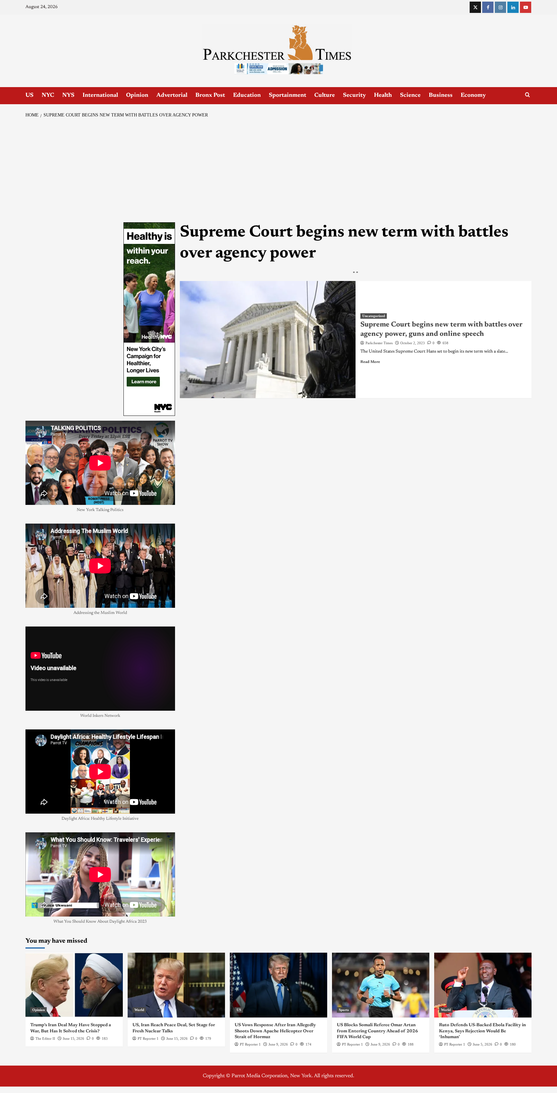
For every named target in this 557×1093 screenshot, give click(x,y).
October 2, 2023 (412, 343)
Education (247, 95)
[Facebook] (487, 7)
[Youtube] (525, 7)
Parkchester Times (379, 343)
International (100, 95)
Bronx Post (210, 95)
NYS (68, 95)
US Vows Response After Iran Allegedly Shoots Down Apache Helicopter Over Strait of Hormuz (275, 1031)
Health (383, 95)
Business (441, 95)
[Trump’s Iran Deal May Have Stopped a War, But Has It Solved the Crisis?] (74, 985)
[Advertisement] (278, 170)
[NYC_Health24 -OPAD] (149, 318)
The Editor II (45, 1038)
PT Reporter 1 (148, 1038)
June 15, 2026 (73, 1038)
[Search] (527, 95)
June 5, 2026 (482, 1044)
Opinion (137, 95)
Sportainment (287, 95)
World (139, 1010)
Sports (344, 1010)
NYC (48, 95)
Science (410, 95)
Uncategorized (373, 316)
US (29, 95)
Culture (324, 95)
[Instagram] (500, 7)
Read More (370, 362)
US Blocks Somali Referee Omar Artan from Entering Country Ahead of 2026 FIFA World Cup (377, 1031)
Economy (473, 95)
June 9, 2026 (278, 1044)
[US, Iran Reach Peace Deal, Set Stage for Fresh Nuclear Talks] (176, 985)
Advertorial (171, 95)
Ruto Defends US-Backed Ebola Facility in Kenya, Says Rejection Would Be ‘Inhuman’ (482, 1031)
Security (354, 95)
